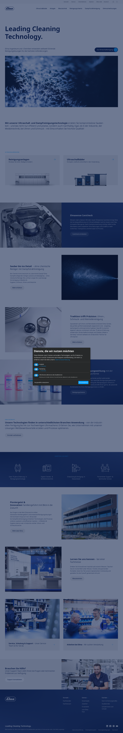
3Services (42, 366)
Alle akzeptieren (83, 382)
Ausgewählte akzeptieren (41, 382)
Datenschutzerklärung (62, 360)
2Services (42, 371)
